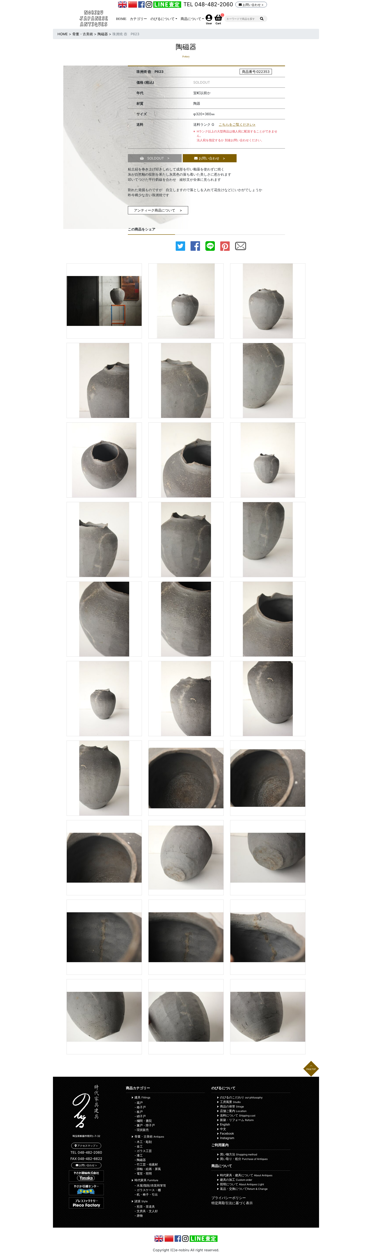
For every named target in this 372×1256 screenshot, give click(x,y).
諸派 (141, 1201)
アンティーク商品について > (158, 210)
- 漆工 (139, 1155)
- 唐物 (139, 1215)
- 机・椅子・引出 (146, 1194)
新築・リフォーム (237, 1120)
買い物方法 (238, 1154)
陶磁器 (103, 34)
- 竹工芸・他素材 (146, 1164)
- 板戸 (139, 1111)
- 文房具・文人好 (146, 1211)
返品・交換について (244, 1188)
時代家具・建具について (246, 1175)
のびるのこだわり (241, 1097)
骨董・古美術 (82, 34)
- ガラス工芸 (143, 1151)
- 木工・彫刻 (143, 1142)
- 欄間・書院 (143, 1121)
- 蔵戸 (139, 1102)
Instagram (227, 1138)
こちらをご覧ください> (237, 124)
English (225, 1124)
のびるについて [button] (162, 18)
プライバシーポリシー (228, 1198)
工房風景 (230, 1102)
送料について (237, 1115)
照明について (242, 1184)
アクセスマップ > (87, 1145)
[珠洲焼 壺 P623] (104, 301)
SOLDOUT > (157, 158)
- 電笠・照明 (143, 1173)
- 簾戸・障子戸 (145, 1125)
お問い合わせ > (253, 4)
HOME (121, 18)
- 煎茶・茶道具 (145, 1206)
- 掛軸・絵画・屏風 (148, 1169)
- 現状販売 (142, 1130)
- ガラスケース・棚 (148, 1190)
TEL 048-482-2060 (208, 4)
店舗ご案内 (233, 1111)
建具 (142, 1097)
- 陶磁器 (140, 1160)
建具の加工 (236, 1179)
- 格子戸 (140, 1107)
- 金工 (139, 1146)
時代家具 (146, 1180)
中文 (223, 1129)
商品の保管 (232, 1106)
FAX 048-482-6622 (86, 1158)
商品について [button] (191, 18)
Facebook (227, 1133)
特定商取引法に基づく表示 (232, 1203)
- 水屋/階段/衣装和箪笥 (150, 1185)
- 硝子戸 (140, 1116)
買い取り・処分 (244, 1159)
